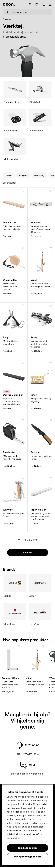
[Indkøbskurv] (43, 4)
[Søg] (6, 12)
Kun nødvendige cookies (27, 856)
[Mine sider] (30, 4)
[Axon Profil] (9, 4)
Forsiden (7, 19)
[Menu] (50, 4)
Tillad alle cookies (27, 847)
